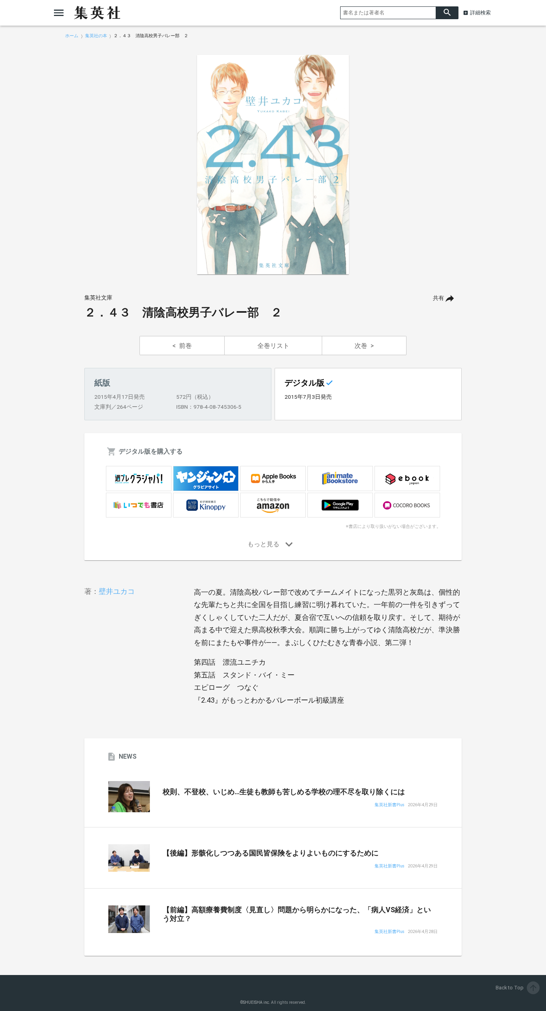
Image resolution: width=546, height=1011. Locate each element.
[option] (273, 165)
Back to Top (517, 988)
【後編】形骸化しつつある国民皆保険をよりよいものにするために (271, 853)
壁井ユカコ (117, 591)
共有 (438, 298)
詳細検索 (480, 13)
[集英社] (97, 12)
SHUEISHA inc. (256, 1002)
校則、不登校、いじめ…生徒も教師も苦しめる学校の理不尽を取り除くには (284, 792)
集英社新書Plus (390, 805)
